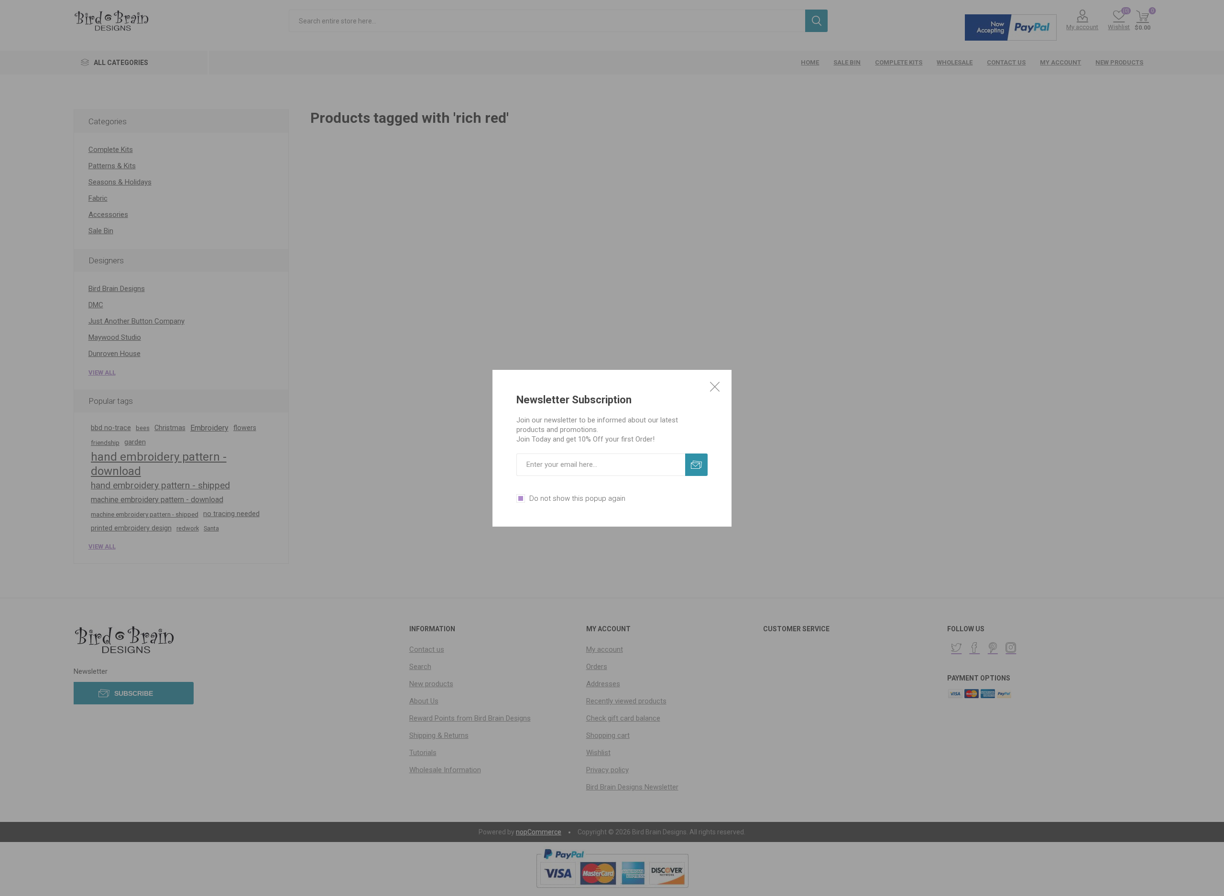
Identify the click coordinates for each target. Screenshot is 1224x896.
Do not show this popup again (577, 498)
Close (715, 386)
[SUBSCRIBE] (696, 464)
